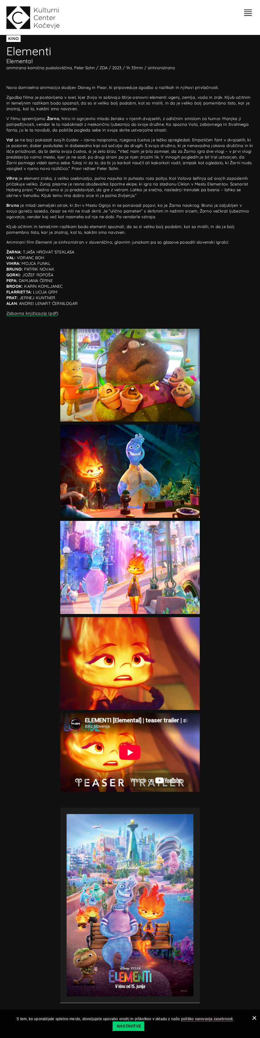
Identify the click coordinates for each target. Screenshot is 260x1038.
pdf (53, 313)
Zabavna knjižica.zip (27, 313)
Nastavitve (129, 1026)
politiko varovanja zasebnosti (207, 1019)
